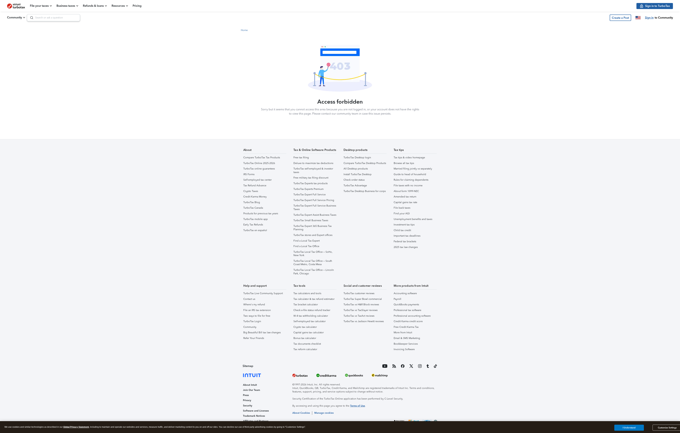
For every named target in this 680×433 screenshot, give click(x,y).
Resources (118, 5)
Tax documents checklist (307, 343)
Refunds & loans (93, 5)
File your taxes (39, 5)
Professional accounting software (412, 315)
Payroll (397, 299)
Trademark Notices (254, 415)
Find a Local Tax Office (306, 246)
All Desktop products (356, 168)
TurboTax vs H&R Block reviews (361, 304)
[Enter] (30, 17)
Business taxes (65, 5)
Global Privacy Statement (76, 427)
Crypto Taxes (250, 191)
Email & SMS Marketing (407, 338)
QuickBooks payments (406, 304)
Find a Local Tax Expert (306, 240)
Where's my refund (254, 304)
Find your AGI (402, 213)
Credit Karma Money (255, 196)
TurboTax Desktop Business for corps (365, 191)
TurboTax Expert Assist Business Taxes (314, 214)
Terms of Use (357, 405)
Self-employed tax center (257, 179)
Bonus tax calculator (304, 338)
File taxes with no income (408, 185)
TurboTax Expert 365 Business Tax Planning (312, 228)
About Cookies (301, 412)
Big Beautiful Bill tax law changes (262, 332)
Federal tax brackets (405, 241)
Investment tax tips (404, 224)
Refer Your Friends (253, 338)
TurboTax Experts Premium (308, 189)
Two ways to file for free (256, 315)
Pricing (137, 5)
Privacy (247, 400)
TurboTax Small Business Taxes (310, 220)
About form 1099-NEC (406, 191)
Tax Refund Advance (254, 185)
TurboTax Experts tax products (310, 183)
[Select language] (638, 17)
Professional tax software (407, 310)
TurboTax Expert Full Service (309, 194)
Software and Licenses (256, 410)
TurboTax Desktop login (357, 157)
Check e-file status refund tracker (311, 310)
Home (244, 30)
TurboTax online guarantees (259, 168)
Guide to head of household (410, 174)
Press (246, 395)
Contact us (249, 299)
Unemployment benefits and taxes (413, 219)
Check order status (354, 179)
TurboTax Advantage (355, 185)
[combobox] (53, 17)
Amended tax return (405, 196)
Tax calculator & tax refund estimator (314, 299)
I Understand (629, 427)
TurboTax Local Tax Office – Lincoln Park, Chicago (313, 271)
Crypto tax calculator (305, 327)
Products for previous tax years (260, 213)
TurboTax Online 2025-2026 (259, 163)
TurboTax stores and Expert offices (312, 235)
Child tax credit (402, 230)
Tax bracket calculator (305, 304)
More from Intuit (403, 332)
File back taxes (402, 207)
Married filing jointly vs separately (413, 168)
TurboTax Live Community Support (263, 293)
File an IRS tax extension (257, 310)
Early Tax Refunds (253, 224)
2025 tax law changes (406, 247)
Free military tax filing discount (310, 177)
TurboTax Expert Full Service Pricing (313, 200)
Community (14, 17)
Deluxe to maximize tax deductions (313, 163)
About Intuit (250, 384)
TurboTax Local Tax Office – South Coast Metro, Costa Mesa (312, 262)
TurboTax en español (255, 230)
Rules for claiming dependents (411, 179)
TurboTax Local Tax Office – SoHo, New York (313, 253)
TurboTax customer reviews (359, 293)
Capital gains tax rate (405, 202)
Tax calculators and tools (307, 293)
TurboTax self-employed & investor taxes (313, 170)
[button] (620, 18)
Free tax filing (301, 157)
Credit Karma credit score (408, 321)
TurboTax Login (252, 321)
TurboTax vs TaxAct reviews (359, 315)
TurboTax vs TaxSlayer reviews (361, 310)
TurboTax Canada (253, 207)
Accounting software (405, 293)
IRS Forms (248, 174)
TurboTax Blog (251, 202)
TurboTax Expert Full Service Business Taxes (314, 207)
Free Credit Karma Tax (406, 327)
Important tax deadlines (407, 235)
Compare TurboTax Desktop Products (365, 163)
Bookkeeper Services (406, 343)
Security (247, 405)
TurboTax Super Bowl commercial (363, 299)
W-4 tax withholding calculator (310, 315)
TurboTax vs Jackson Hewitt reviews (364, 321)
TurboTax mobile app (255, 219)
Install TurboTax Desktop (358, 174)
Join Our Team (251, 390)
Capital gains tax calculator (308, 332)
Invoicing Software (404, 349)
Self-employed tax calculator (309, 321)
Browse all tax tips (404, 163)
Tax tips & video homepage (409, 157)
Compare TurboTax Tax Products (261, 157)
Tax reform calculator (305, 349)
